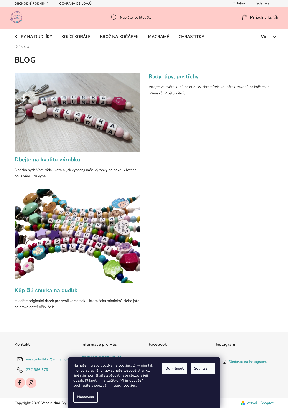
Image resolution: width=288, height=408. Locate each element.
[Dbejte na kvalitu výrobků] (77, 115)
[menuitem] (33, 36)
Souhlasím (203, 368)
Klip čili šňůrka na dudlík (46, 290)
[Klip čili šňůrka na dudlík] (77, 238)
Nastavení (85, 397)
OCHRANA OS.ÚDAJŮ (75, 3)
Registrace (262, 3)
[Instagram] (31, 383)
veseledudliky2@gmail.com (48, 359)
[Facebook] (20, 383)
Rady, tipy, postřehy (174, 76)
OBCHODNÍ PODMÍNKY (32, 3)
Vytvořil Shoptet (260, 402)
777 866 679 (37, 369)
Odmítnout (174, 368)
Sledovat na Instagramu (248, 361)
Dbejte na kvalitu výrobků (47, 159)
